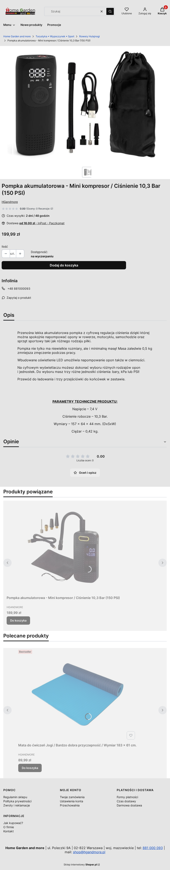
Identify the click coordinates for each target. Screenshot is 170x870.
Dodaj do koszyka (64, 265)
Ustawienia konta (71, 801)
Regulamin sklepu (15, 797)
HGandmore (10, 202)
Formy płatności (127, 797)
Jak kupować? (13, 823)
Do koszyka (18, 620)
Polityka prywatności (17, 801)
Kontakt (8, 831)
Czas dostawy (126, 801)
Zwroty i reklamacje (16, 805)
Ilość (5, 246)
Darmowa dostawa (129, 805)
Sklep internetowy (80, 864)
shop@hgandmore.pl (89, 852)
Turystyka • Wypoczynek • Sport (55, 36)
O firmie (8, 827)
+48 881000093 (18, 288)
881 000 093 (153, 848)
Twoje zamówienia (72, 797)
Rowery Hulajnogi (89, 36)
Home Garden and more (17, 36)
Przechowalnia (70, 805)
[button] (110, 11)
